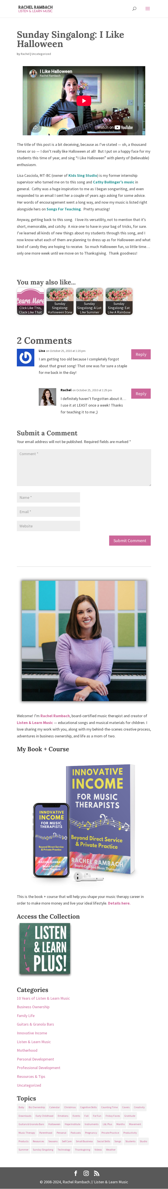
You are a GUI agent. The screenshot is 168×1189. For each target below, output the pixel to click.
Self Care (67, 1141)
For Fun (97, 1115)
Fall (86, 1115)
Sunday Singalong (43, 1149)
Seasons (53, 1141)
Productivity (130, 1132)
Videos (98, 1149)
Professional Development (38, 1067)
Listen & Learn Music (34, 1041)
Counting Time (109, 1107)
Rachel (25, 54)
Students (130, 1141)
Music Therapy (27, 1132)
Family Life (26, 1015)
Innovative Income (32, 1032)
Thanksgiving (82, 1149)
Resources (38, 1141)
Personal (61, 1132)
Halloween (54, 1124)
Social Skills (103, 1141)
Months (120, 1124)
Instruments (91, 1124)
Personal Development (35, 1059)
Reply (141, 354)
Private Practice (110, 1132)
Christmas (70, 1107)
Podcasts (76, 1132)
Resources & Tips (31, 1076)
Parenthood (45, 1132)
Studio (143, 1141)
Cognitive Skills (88, 1107)
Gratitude (129, 1115)
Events (76, 1115)
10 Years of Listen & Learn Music (43, 998)
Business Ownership (33, 1006)
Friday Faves (113, 1115)
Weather (111, 1149)
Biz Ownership (37, 1107)
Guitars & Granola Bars (35, 1024)
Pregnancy (91, 1132)
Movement (135, 1124)
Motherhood (27, 1050)
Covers (126, 1107)
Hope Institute (72, 1124)
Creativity (139, 1107)
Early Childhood (44, 1115)
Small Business (84, 1141)
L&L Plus (107, 1124)
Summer (23, 1149)
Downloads (25, 1115)
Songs (117, 1141)
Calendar (54, 1107)
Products (23, 1141)
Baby (21, 1107)
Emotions (63, 1115)
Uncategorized (41, 54)
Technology (64, 1149)
